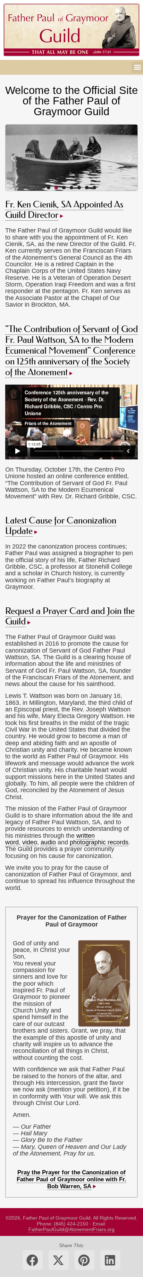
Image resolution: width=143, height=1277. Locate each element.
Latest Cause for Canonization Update (60, 525)
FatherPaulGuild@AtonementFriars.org (71, 1229)
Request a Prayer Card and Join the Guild (70, 616)
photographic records (99, 842)
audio (48, 842)
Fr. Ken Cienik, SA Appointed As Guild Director (64, 209)
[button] (137, 67)
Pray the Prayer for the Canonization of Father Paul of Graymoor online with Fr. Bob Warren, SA (71, 1179)
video (29, 842)
